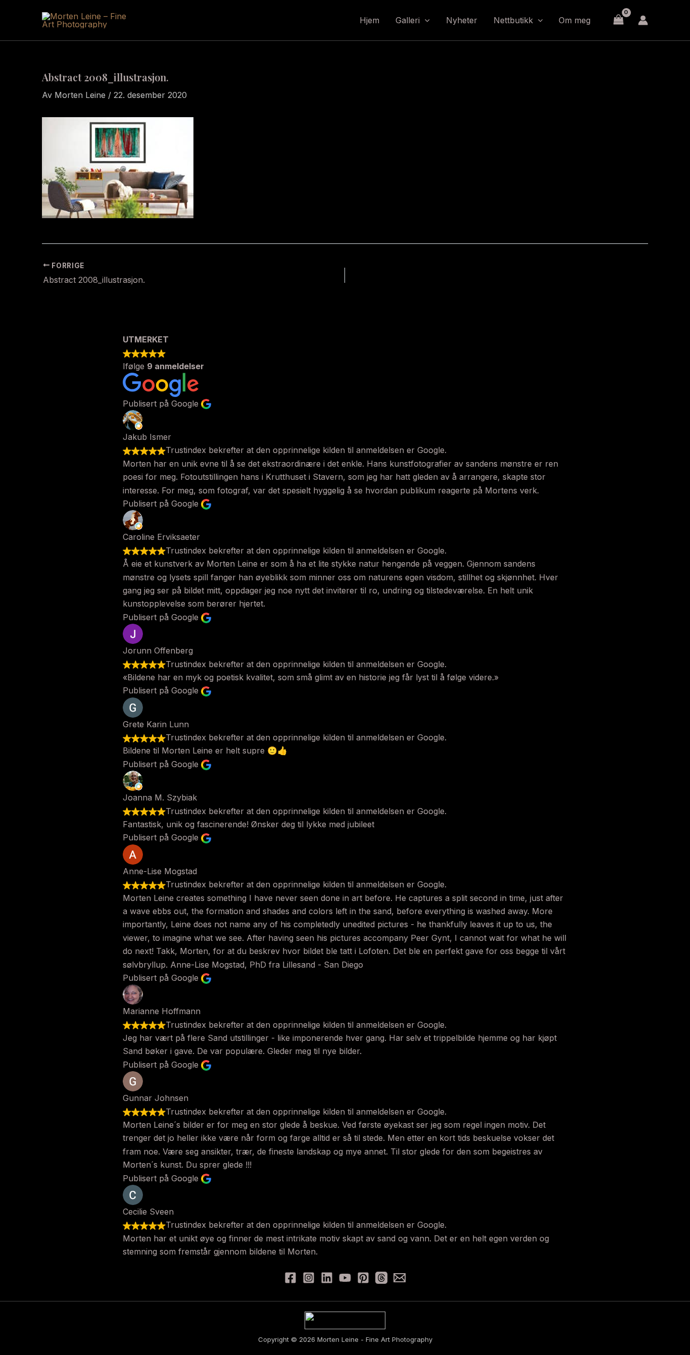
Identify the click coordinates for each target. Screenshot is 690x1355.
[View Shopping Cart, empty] (618, 20)
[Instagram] (309, 1278)
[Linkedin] (327, 1278)
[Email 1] (399, 1278)
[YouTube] (345, 1278)
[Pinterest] (363, 1278)
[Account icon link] (643, 20)
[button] (425, 20)
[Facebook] (290, 1278)
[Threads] (381, 1278)
